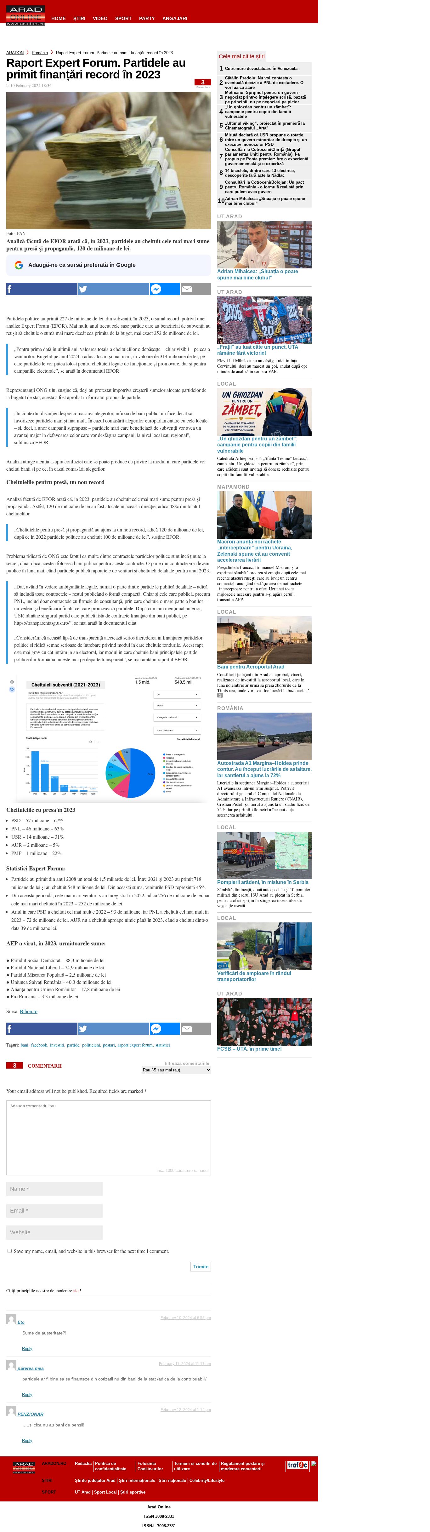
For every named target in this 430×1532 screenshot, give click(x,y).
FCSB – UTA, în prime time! (249, 1049)
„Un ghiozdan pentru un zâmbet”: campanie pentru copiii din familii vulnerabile (258, 112)
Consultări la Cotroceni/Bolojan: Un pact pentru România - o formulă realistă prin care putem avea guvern (264, 187)
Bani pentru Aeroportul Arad (251, 666)
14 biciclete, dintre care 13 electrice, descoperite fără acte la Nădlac (260, 173)
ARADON (15, 52)
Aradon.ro (54, 1463)
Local (226, 384)
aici (76, 1291)
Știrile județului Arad (95, 1480)
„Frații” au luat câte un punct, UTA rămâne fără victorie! (257, 350)
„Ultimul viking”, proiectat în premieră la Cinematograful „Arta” (265, 125)
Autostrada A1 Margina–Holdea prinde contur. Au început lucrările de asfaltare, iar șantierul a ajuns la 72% (264, 769)
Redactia (83, 1463)
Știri (47, 1480)
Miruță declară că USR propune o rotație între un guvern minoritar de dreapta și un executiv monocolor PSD (266, 140)
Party (147, 18)
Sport (123, 18)
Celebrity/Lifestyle (207, 1480)
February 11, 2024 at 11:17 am (185, 1364)
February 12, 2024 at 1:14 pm (186, 1410)
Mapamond (233, 487)
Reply (27, 1348)
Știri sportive (132, 1492)
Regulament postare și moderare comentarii (243, 1466)
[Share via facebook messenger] (165, 289)
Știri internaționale (137, 1480)
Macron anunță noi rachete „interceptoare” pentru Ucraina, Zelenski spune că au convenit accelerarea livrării (254, 551)
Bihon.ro (28, 1011)
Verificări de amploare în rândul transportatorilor (254, 976)
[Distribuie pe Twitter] (113, 289)
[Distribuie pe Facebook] (41, 289)
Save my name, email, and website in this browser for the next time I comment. (91, 1251)
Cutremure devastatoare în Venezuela (261, 68)
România (40, 52)
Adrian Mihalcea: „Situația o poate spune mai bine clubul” (265, 201)
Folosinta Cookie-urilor (150, 1466)
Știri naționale (172, 1480)
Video (100, 18)
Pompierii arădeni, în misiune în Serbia (262, 882)
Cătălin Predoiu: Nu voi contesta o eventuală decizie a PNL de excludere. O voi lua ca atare (264, 83)
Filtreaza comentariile (187, 1063)
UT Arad (229, 216)
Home (58, 18)
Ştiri (79, 18)
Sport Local (105, 1492)
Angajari (174, 18)
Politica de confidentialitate (110, 1466)
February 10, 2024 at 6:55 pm (186, 1318)
